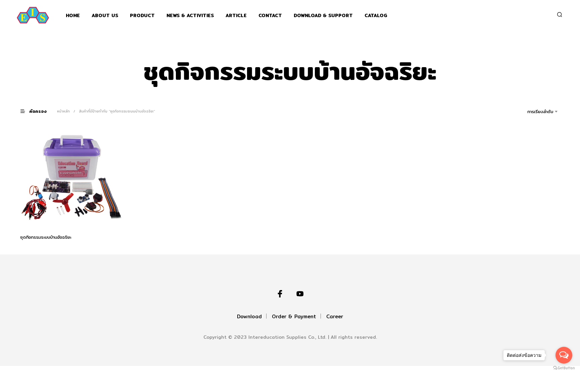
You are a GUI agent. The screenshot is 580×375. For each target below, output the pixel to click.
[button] (37, 111)
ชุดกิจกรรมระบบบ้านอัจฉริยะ (45, 236)
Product (142, 15)
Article (236, 15)
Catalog (376, 15)
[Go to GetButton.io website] (564, 368)
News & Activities (190, 15)
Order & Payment (294, 316)
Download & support (323, 15)
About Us (105, 15)
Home (73, 15)
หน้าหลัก (63, 111)
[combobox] (531, 111)
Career (334, 316)
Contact (270, 15)
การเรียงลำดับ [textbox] (540, 111)
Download (249, 316)
